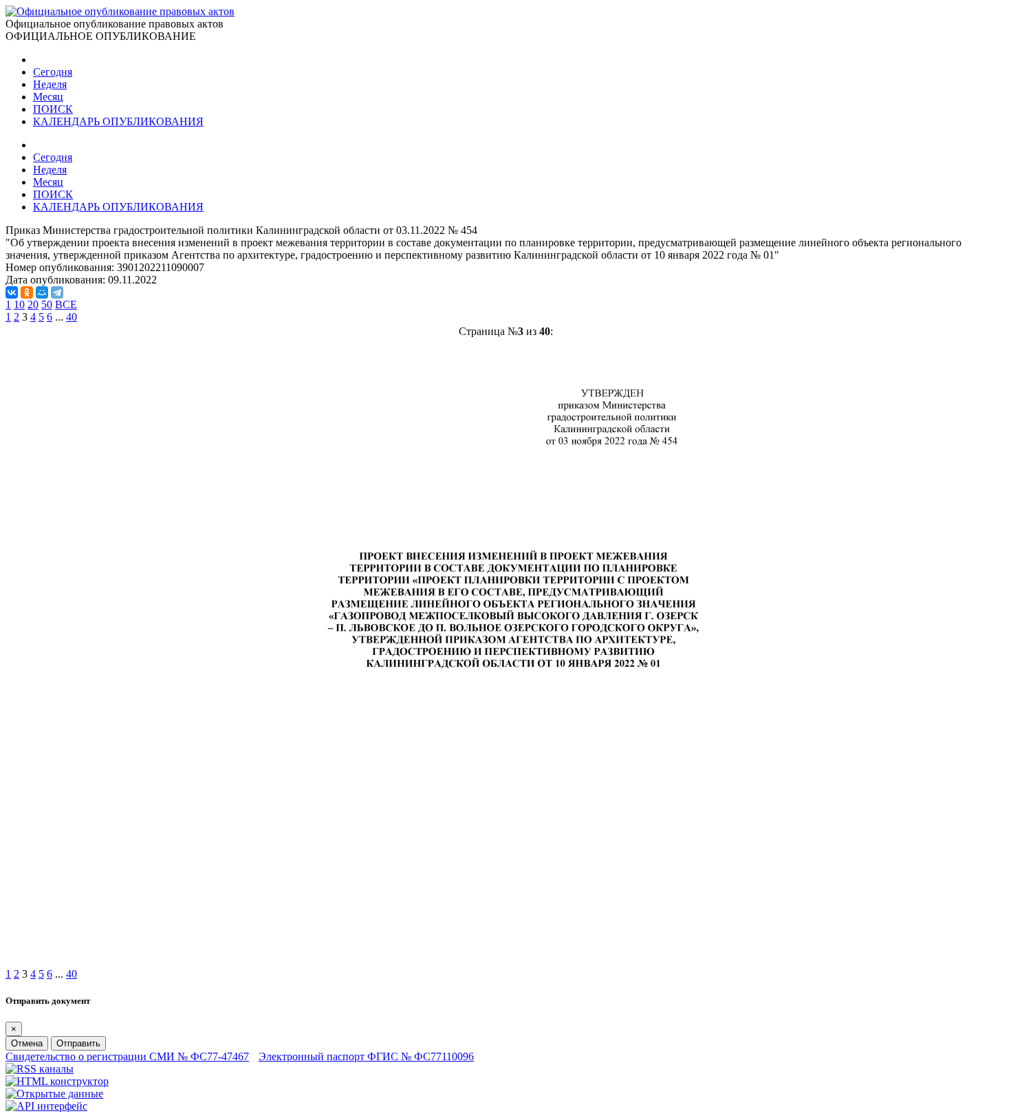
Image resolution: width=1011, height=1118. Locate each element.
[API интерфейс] (46, 1106)
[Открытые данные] (54, 1093)
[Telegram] (57, 292)
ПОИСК (53, 109)
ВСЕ (66, 304)
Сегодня (52, 72)
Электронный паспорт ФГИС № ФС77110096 (366, 1056)
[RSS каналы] (40, 1069)
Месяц (48, 97)
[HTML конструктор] (57, 1081)
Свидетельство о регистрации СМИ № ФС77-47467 (127, 1056)
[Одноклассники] (27, 292)
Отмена (27, 1043)
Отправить (78, 1043)
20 (33, 304)
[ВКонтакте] (12, 292)
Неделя (50, 84)
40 (71, 317)
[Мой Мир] (42, 292)
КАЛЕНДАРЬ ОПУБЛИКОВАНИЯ (118, 121)
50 (46, 304)
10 (19, 304)
